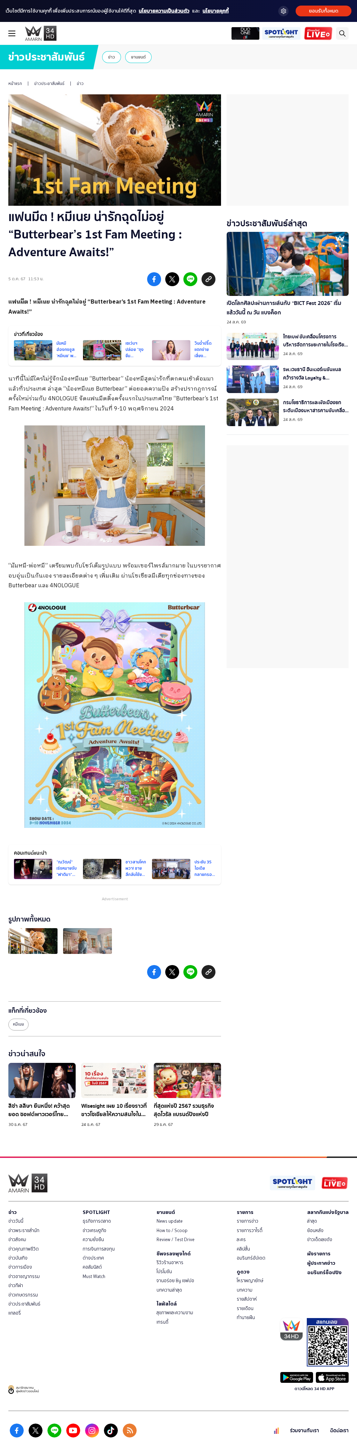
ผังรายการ (319, 1253)
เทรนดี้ (162, 1322)
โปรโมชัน (164, 1271)
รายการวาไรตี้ (250, 1230)
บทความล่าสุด (169, 1290)
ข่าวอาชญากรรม (24, 1276)
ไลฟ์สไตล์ (167, 1304)
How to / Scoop (172, 1230)
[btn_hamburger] (12, 33)
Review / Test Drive (176, 1239)
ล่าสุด (312, 1221)
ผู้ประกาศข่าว (321, 1263)
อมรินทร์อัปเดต (251, 1258)
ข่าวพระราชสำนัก (23, 1230)
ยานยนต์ (138, 57)
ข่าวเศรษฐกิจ (94, 1230)
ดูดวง (243, 1272)
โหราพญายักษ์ (250, 1280)
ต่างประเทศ (93, 1258)
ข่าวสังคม (17, 1239)
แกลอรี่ (14, 1313)
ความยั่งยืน (93, 1239)
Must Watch (94, 1276)
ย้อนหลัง (315, 1230)
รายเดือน (245, 1308)
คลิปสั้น (243, 1249)
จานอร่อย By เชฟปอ (175, 1280)
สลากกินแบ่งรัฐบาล (328, 1212)
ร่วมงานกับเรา (304, 1431)
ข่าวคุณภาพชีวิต (23, 1249)
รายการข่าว (247, 1221)
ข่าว (111, 57)
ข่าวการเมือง (20, 1267)
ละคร (241, 1239)
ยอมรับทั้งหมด (323, 11)
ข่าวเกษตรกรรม (23, 1295)
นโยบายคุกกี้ (216, 11)
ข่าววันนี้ (15, 1221)
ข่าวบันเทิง (18, 1258)
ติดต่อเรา (339, 1431)
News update (170, 1221)
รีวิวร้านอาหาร (170, 1262)
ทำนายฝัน (246, 1317)
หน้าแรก (15, 83)
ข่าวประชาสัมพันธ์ (49, 83)
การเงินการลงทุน (99, 1249)
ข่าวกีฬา (15, 1285)
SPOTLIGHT (96, 1212)
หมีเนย (18, 1024)
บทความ (244, 1290)
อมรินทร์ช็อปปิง (324, 1272)
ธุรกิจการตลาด (97, 1221)
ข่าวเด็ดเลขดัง (319, 1239)
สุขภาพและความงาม (175, 1312)
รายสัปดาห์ (247, 1299)
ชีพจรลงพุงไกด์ (174, 1253)
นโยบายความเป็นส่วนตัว (164, 11)
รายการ (245, 1212)
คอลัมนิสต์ (92, 1267)
